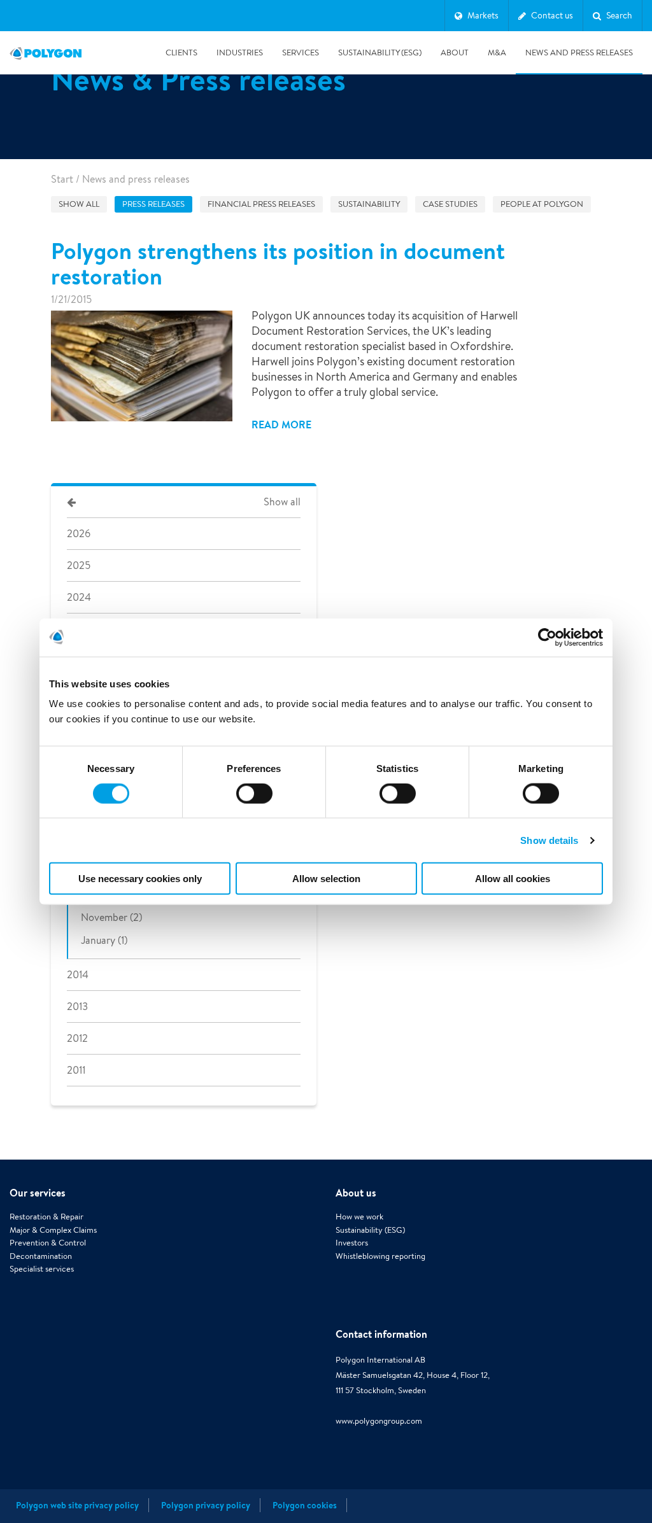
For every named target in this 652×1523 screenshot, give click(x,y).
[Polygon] (46, 52)
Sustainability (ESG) (380, 52)
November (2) (111, 917)
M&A (497, 52)
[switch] (254, 802)
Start (62, 179)
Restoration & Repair (46, 1216)
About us (356, 1193)
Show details (549, 839)
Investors (352, 1242)
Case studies (450, 204)
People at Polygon (541, 204)
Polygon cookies (305, 1505)
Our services (38, 1193)
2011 (76, 1070)
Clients (181, 52)
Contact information (381, 1334)
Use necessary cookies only (140, 878)
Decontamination (41, 1256)
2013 (77, 1006)
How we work (359, 1216)
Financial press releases (261, 204)
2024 (79, 597)
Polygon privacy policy (205, 1505)
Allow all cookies (512, 878)
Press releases (153, 204)
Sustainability (369, 204)
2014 (78, 974)
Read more (281, 425)
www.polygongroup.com (379, 1420)
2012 (77, 1038)
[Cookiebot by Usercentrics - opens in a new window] (547, 637)
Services (300, 52)
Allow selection (326, 878)
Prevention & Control (48, 1242)
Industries (239, 52)
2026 (78, 533)
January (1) (104, 940)
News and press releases (579, 52)
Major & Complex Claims (53, 1230)
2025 (78, 565)
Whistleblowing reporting (380, 1256)
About (455, 52)
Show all (79, 204)
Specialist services (42, 1268)
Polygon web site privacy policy (77, 1505)
